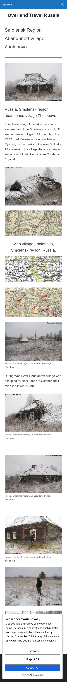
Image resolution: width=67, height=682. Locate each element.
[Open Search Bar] (62, 4)
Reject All (32, 659)
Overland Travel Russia (33, 15)
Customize (32, 651)
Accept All (32, 667)
